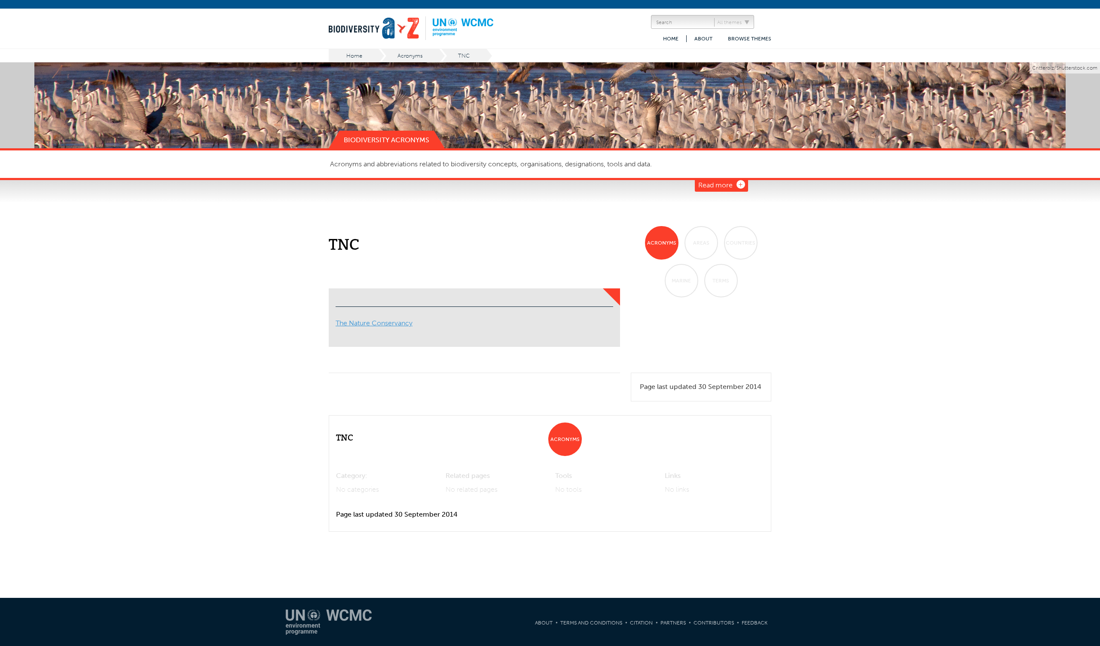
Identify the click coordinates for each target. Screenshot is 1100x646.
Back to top (1085, 565)
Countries (740, 243)
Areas (701, 243)
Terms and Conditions (591, 623)
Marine (681, 281)
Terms (720, 281)
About (703, 39)
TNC (464, 55)
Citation (641, 623)
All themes (729, 22)
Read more (715, 185)
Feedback (754, 623)
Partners (673, 623)
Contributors (714, 623)
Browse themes (749, 39)
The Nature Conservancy (374, 323)
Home (670, 39)
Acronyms (410, 55)
